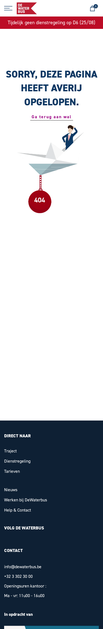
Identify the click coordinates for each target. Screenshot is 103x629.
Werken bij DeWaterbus (25, 500)
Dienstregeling (17, 461)
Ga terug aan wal (52, 117)
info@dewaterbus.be (22, 567)
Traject (10, 451)
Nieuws (10, 490)
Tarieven (12, 471)
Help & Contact (17, 510)
